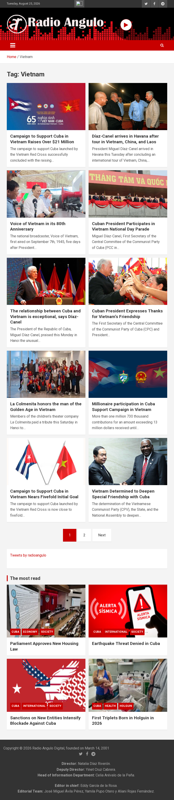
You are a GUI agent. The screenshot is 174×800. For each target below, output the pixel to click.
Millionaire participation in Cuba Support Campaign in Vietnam (123, 406)
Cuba (15, 631)
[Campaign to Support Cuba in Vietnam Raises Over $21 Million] (46, 106)
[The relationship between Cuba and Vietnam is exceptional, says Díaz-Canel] (46, 281)
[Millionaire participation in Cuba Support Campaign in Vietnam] (127, 374)
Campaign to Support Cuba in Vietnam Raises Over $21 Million (42, 139)
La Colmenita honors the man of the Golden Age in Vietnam (46, 406)
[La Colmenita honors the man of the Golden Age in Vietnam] (46, 374)
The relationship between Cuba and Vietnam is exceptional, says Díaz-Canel (45, 316)
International (116, 631)
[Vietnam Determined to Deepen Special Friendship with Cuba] (127, 461)
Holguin (126, 706)
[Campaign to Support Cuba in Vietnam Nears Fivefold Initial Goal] (46, 461)
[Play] (126, 25)
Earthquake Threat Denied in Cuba (126, 643)
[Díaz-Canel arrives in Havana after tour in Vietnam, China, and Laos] (127, 106)
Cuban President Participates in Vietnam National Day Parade (123, 226)
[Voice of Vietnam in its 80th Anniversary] (46, 194)
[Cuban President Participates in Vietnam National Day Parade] (127, 194)
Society (47, 631)
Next (102, 535)
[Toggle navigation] (13, 45)
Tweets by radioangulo (28, 555)
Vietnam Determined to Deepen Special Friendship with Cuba (123, 494)
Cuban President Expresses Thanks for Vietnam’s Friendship (127, 313)
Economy (30, 631)
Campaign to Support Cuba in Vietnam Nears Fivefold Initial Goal (44, 494)
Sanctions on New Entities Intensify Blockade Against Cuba (45, 720)
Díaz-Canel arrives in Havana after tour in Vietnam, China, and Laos (125, 139)
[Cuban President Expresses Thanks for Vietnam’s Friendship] (127, 281)
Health (110, 706)
